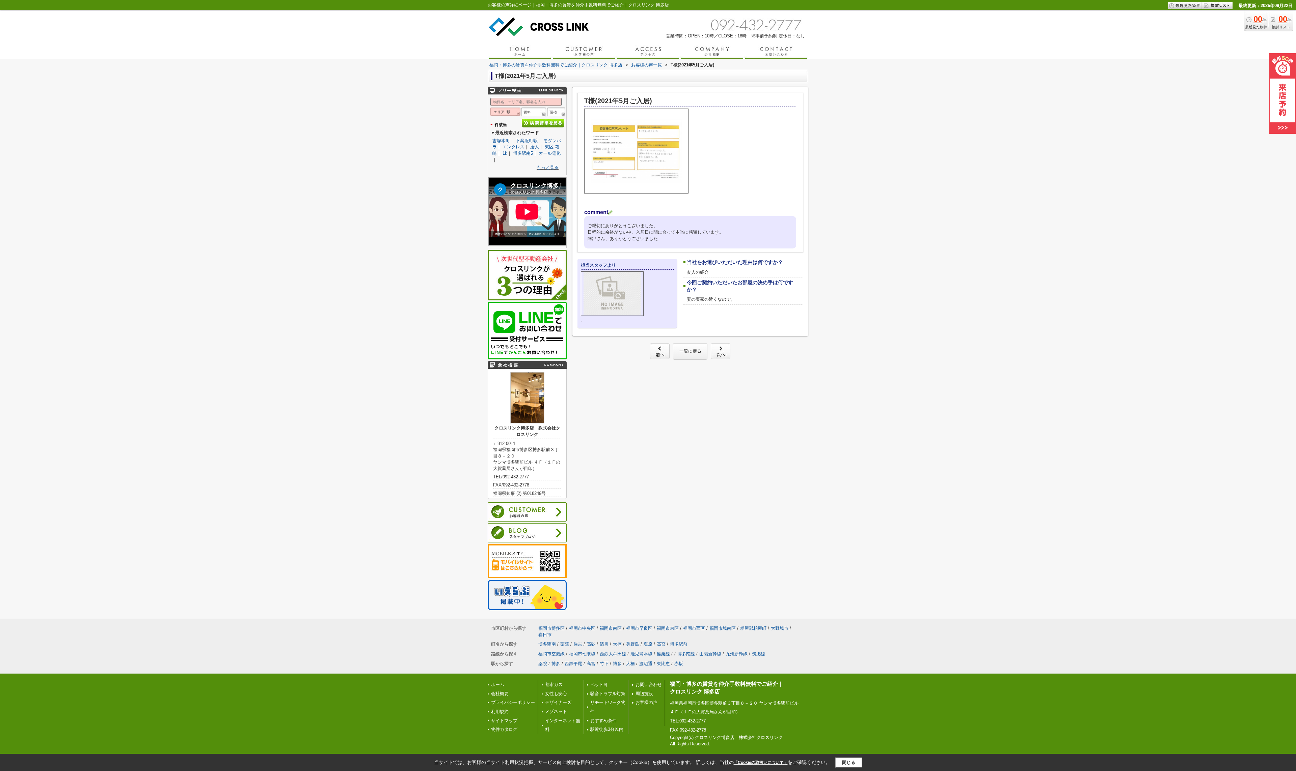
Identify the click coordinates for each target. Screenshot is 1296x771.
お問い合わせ (649, 684)
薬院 (564, 644)
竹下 (604, 663)
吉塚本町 (501, 140)
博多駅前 (678, 644)
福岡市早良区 (639, 628)
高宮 (661, 644)
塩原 (648, 644)
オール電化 (550, 153)
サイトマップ (504, 720)
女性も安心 (556, 693)
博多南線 (686, 653)
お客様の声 (646, 702)
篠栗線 (663, 653)
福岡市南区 (611, 628)
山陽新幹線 (710, 653)
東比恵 (663, 663)
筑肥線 (758, 653)
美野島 (632, 644)
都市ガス (554, 684)
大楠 (617, 644)
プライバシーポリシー (513, 702)
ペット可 (599, 684)
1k (505, 153)
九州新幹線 (737, 653)
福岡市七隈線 (582, 653)
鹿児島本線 (641, 653)
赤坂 (678, 663)
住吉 (577, 644)
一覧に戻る (690, 351)
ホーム (497, 684)
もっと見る (548, 167)
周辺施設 (644, 693)
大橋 (630, 663)
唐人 (534, 146)
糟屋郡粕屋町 (753, 628)
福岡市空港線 (551, 653)
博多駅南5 (523, 153)
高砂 (591, 644)
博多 (555, 663)
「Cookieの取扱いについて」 (761, 762)
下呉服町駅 (527, 140)
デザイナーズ (558, 702)
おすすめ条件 (603, 720)
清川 (604, 644)
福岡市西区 (694, 628)
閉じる (848, 762)
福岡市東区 (668, 628)
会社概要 (500, 693)
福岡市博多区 (551, 628)
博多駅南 (547, 644)
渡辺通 (645, 663)
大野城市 (779, 628)
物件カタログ (504, 729)
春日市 (544, 634)
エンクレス (513, 146)
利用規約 (500, 711)
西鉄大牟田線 (613, 653)
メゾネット (556, 711)
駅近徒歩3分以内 (606, 729)
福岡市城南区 (722, 628)
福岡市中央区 (582, 628)
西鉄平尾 (573, 663)
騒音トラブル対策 (607, 693)
